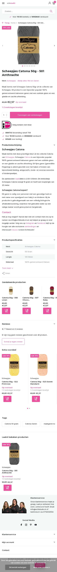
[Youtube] (36, 524)
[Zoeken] (51, 11)
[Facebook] (21, 524)
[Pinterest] (31, 524)
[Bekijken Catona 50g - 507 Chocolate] (31, 291)
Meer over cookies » (41, 567)
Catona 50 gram (11, 424)
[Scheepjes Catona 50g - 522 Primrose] (14, 365)
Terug (6, 23)
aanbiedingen (30, 226)
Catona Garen (31, 424)
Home (13, 23)
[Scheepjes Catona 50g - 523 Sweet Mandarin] (42, 365)
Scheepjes (11, 81)
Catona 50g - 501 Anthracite (9, 471)
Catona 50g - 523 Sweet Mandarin (41, 383)
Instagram (30, 223)
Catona (28, 157)
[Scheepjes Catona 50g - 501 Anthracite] (14, 454)
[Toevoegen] (6, 311)
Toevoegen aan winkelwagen (29, 115)
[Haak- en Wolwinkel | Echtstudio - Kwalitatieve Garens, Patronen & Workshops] (14, 3)
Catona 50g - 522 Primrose (10, 383)
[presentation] (2, 45)
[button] (28, 408)
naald (17, 179)
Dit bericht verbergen (17, 567)
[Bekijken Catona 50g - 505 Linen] (11, 291)
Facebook (41, 223)
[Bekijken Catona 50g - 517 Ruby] (52, 291)
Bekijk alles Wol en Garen (28, 81)
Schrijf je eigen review (13, 342)
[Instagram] (26, 524)
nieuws (15, 230)
